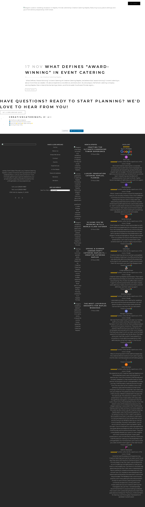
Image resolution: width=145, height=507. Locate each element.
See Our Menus (45, 190)
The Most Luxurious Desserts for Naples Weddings (95, 306)
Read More (31, 89)
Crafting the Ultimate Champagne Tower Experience (95, 149)
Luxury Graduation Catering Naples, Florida (95, 176)
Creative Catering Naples (52, 77)
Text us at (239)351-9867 (19, 189)
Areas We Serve (55, 154)
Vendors (55, 180)
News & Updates (55, 173)
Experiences (55, 165)
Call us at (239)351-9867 (19, 186)
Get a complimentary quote (12, 112)
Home (55, 147)
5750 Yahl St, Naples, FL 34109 (19, 192)
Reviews (55, 177)
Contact (55, 158)
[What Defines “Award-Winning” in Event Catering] (72, 34)
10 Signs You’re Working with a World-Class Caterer (95, 224)
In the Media (55, 169)
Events (55, 162)
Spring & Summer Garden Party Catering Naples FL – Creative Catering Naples (95, 253)
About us (55, 151)
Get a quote (134, 3)
